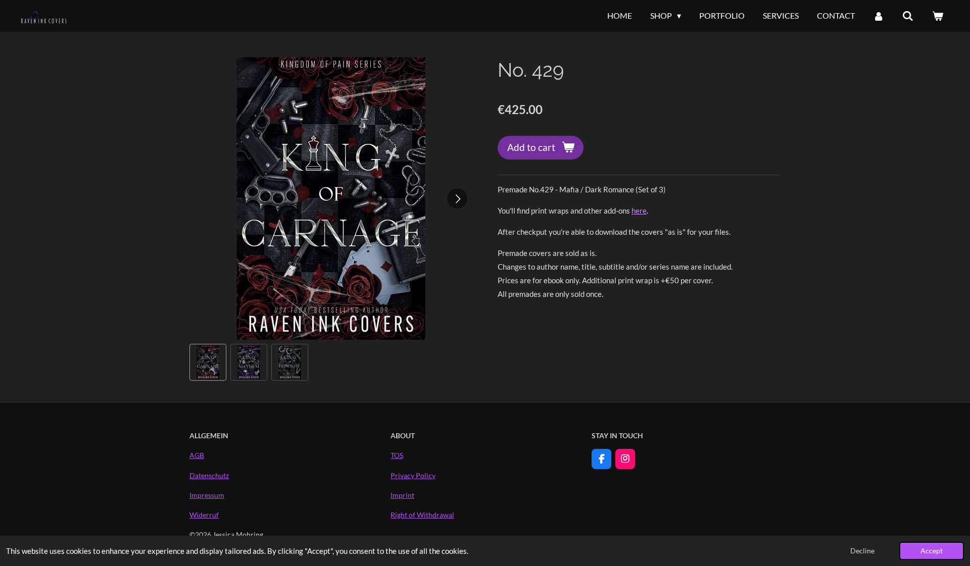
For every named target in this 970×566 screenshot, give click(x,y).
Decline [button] (862, 551)
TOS (397, 455)
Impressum (206, 495)
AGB (196, 455)
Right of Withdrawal (422, 514)
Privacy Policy (413, 475)
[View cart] (938, 15)
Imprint (402, 495)
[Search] (908, 15)
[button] (207, 362)
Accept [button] (931, 551)
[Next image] (457, 198)
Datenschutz (209, 475)
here (639, 210)
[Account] (878, 15)
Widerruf (204, 514)
